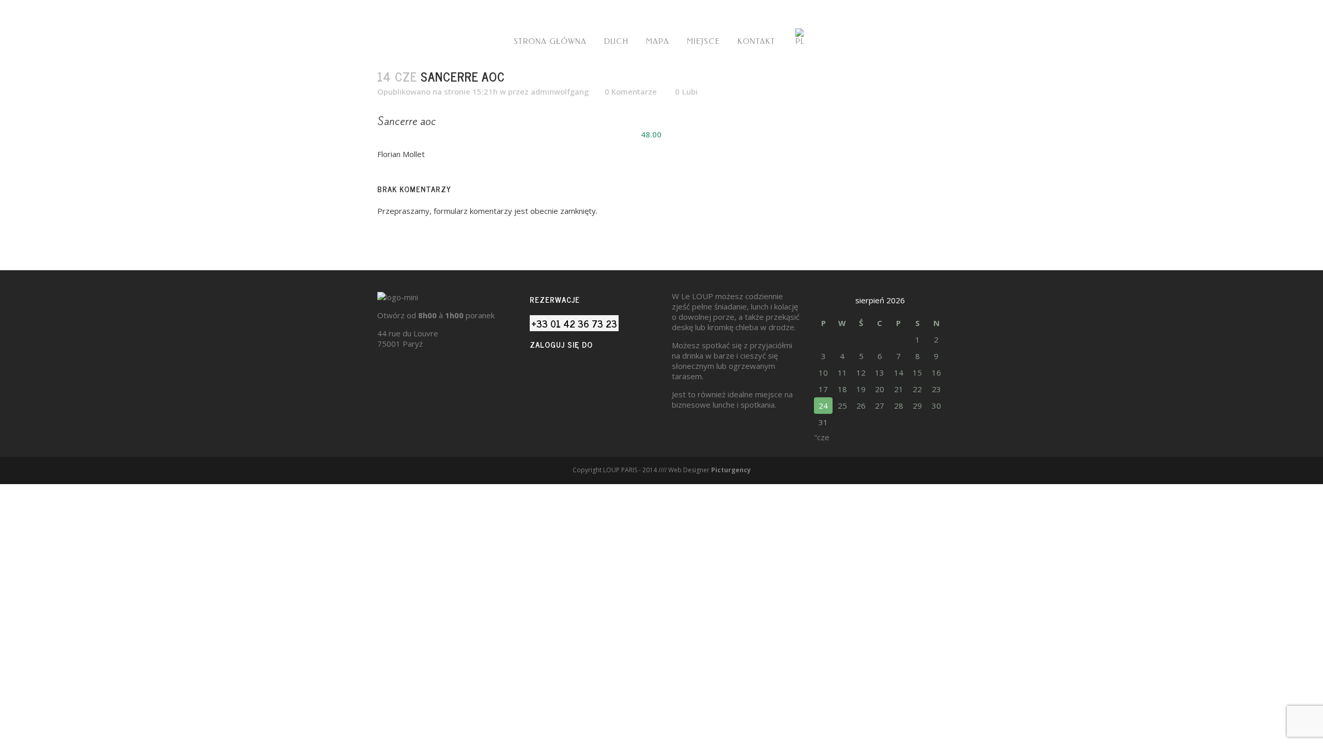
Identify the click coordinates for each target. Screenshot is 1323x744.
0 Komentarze (631, 91)
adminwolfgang (560, 91)
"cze (821, 437)
